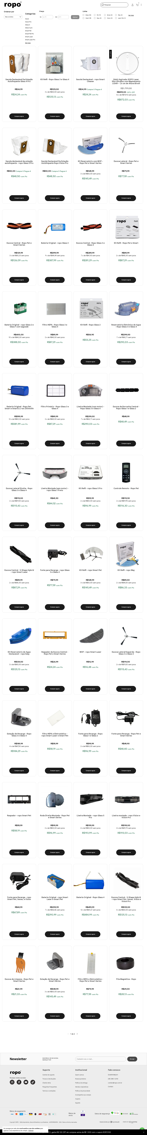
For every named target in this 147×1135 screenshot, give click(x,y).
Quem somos (79, 1075)
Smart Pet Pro (29, 34)
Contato (110, 1086)
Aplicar (75, 17)
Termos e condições (48, 1091)
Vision (27, 19)
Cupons (77, 1099)
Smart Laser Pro (30, 40)
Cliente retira (46, 1083)
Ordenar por (9, 12)
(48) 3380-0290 (113, 1079)
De (40, 17)
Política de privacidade (82, 1091)
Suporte (77, 1103)
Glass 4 (27, 25)
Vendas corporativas (81, 1087)
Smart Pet (28, 31)
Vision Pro (28, 22)
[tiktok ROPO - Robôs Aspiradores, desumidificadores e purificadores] (32, 1082)
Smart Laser (29, 37)
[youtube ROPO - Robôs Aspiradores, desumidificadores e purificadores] (26, 1082)
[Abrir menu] (141, 5)
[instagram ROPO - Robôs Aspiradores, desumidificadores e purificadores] (12, 1082)
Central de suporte (48, 1075)
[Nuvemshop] (130, 1123)
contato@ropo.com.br (115, 1083)
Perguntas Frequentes (49, 1087)
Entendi (30, 1130)
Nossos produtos (80, 1079)
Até (56, 17)
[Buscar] (102, 5)
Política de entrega (81, 1083)
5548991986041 (113, 1075)
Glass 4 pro (28, 28)
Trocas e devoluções (49, 1079)
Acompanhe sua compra (83, 1095)
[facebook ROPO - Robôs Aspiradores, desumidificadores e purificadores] (19, 1082)
